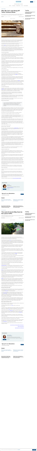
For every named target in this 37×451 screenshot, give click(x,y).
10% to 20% (6, 290)
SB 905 (2, 278)
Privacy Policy (19, 449)
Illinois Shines (5, 321)
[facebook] (10, 18)
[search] (2, 1)
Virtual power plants (3, 265)
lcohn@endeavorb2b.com (10, 187)
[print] (23, 18)
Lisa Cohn (2, 16)
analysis (19, 80)
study (5, 45)
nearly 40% (11, 310)
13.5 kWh (16, 253)
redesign (16, 74)
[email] (14, 18)
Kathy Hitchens (9, 335)
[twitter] (12, 18)
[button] (1, 1)
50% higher (20, 312)
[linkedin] (11, 18)
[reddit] (13, 18)
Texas (12, 305)
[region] (18, 450)
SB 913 (2, 269)
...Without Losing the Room (21, 326)
